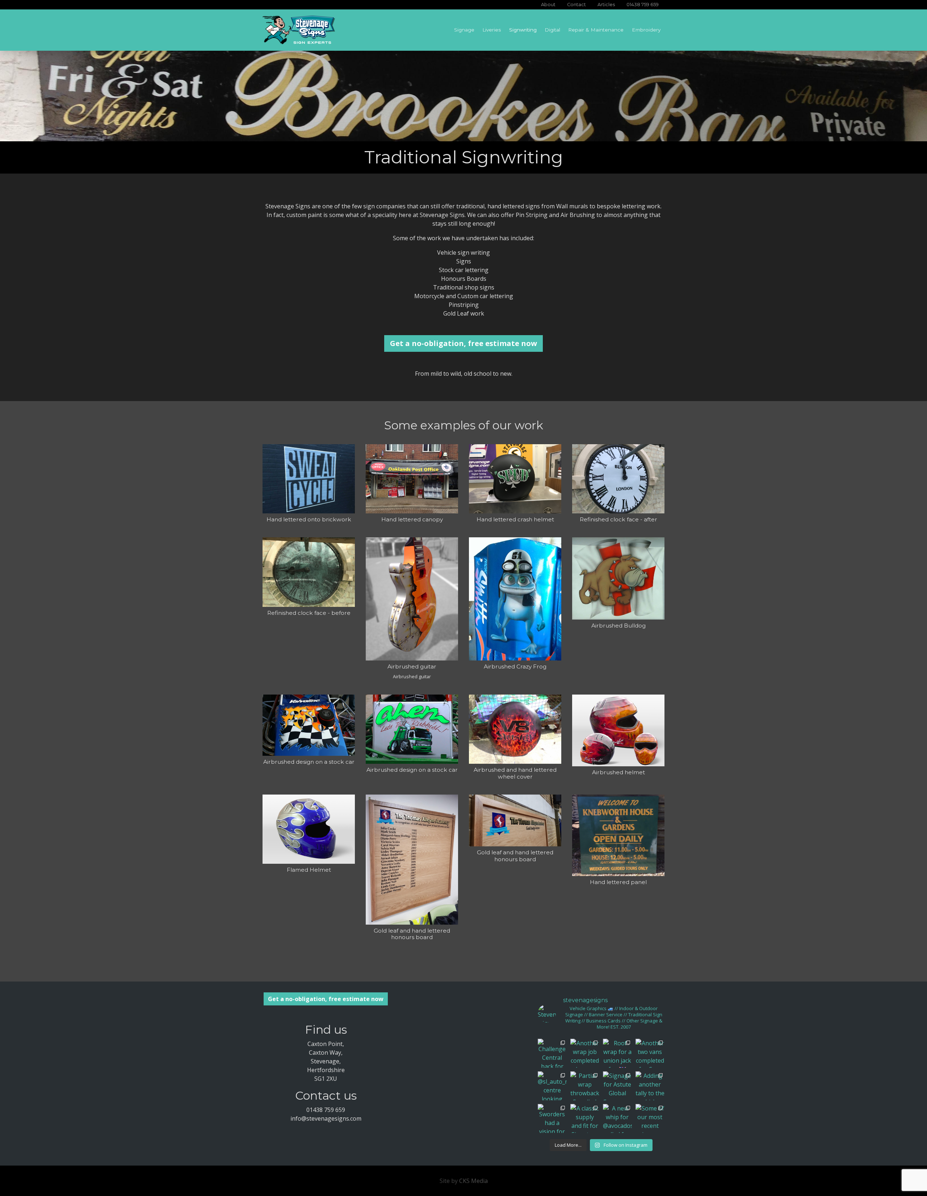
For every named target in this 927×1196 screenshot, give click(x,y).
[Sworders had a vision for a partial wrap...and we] (552, 1118)
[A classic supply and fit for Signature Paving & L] (584, 1118)
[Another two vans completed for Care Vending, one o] (650, 1053)
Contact (576, 4)
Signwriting (523, 30)
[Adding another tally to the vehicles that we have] (650, 1085)
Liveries (491, 30)
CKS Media (473, 1181)
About (548, 4)
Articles (606, 4)
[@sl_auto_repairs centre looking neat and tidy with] (552, 1085)
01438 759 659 (642, 4)
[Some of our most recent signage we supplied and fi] (650, 1118)
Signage (464, 30)
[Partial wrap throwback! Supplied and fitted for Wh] (584, 1085)
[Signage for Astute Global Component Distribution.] (617, 1085)
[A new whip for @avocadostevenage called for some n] (617, 1118)
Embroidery (646, 30)
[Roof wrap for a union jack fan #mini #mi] (617, 1053)
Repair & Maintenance (596, 30)
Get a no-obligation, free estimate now (463, 343)
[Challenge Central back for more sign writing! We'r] (552, 1053)
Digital (552, 30)
